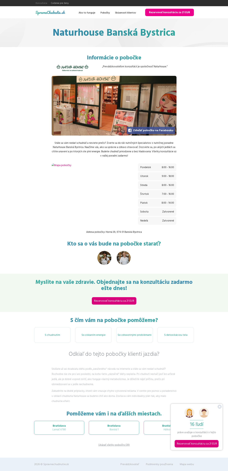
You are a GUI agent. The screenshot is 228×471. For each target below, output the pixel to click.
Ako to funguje (87, 12)
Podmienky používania (159, 464)
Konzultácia (41, 3)
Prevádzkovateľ (129, 464)
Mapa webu (187, 464)
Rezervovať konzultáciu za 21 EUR (169, 12)
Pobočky (105, 12)
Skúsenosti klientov (125, 12)
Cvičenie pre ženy (60, 3)
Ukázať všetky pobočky (114, 445)
